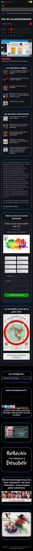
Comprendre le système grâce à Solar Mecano (14, 61)
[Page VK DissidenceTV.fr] (8, 406)
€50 (22, 267)
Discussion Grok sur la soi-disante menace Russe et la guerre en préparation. (19, 126)
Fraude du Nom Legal (6, 58)
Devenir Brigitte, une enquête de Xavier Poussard (18, 117)
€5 (10, 262)
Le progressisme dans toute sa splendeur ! (18, 86)
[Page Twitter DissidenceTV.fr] (5, 406)
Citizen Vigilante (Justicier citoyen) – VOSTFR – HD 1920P (19, 79)
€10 (23, 262)
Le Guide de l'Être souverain (10, 206)
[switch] (30, 2)
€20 (10, 267)
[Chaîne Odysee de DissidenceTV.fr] (13, 406)
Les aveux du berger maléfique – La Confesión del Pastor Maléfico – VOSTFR (19, 72)
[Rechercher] (3, 6)
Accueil (3, 13)
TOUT (2, 29)
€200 (22, 271)
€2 (22, 258)
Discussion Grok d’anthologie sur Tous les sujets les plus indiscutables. (18, 133)
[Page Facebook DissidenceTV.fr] (3, 406)
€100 (10, 271)
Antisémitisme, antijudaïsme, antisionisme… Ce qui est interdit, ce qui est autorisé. (19, 141)
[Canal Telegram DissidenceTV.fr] (11, 406)
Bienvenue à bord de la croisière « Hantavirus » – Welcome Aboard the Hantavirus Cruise (19, 95)
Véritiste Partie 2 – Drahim (16, 101)
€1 (10, 258)
